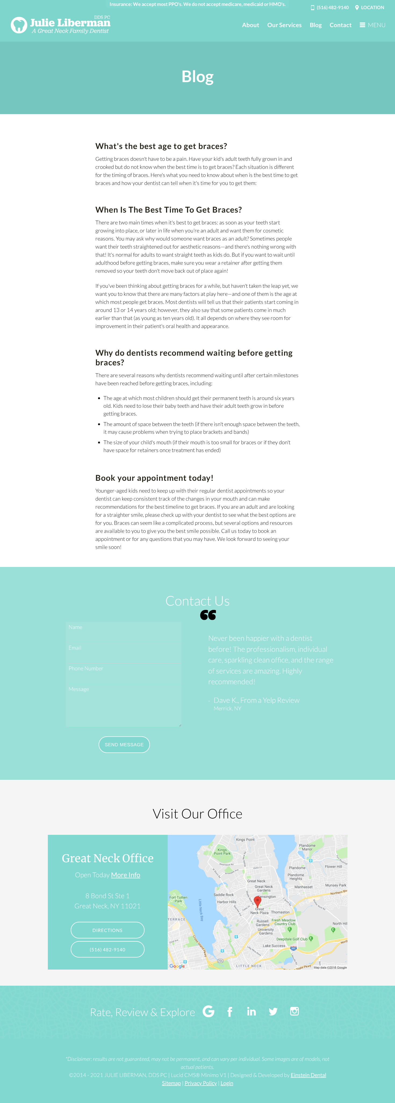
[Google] (208, 1012)
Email (75, 647)
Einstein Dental (308, 1075)
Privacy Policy (201, 1083)
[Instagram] (294, 1012)
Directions (107, 930)
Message (79, 689)
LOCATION (372, 7)
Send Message (124, 744)
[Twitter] (273, 1012)
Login (227, 1083)
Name (75, 627)
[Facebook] (230, 1012)
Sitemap (171, 1083)
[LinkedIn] (251, 1012)
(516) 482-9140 (333, 7)
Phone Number (86, 668)
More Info (125, 875)
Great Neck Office (108, 858)
